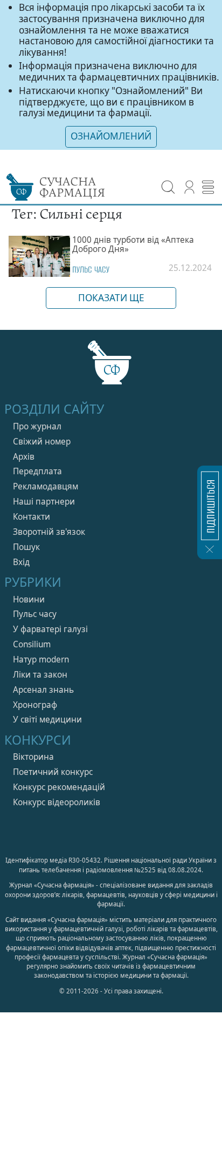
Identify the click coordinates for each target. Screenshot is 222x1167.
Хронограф (35, 705)
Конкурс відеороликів (56, 802)
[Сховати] (209, 549)
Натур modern (41, 659)
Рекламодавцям (45, 486)
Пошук (26, 547)
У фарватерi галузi (50, 629)
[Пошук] (168, 187)
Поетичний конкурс (53, 772)
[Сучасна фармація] (111, 368)
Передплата (37, 471)
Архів (23, 456)
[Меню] (208, 187)
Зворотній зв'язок (49, 532)
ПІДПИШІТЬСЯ (210, 506)
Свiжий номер (42, 441)
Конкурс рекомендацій (59, 787)
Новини (29, 599)
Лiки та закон (40, 674)
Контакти (31, 516)
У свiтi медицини (47, 719)
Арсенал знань (43, 689)
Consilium (32, 644)
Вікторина (33, 756)
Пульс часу (90, 269)
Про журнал (37, 426)
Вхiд (21, 562)
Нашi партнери (44, 501)
